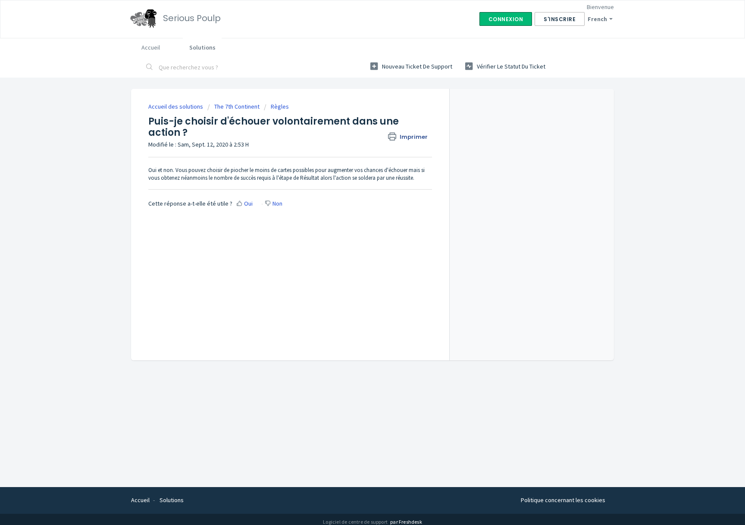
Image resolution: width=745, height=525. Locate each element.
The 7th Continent (237, 106)
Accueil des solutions (176, 106)
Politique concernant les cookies (563, 500)
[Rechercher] (149, 67)
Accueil (150, 47)
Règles (280, 106)
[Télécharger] (356, 150)
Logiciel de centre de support (355, 522)
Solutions (202, 47)
